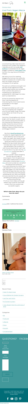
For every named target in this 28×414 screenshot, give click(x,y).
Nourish (5, 328)
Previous (5, 7)
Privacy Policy (14, 394)
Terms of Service (18, 392)
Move (4, 325)
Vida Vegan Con (20, 70)
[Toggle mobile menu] (25, 2)
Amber (4, 204)
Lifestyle (5, 322)
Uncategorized (7, 331)
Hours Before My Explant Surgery (13, 295)
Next (9, 7)
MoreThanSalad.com (17, 133)
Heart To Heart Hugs (8, 272)
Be (4, 315)
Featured (6, 318)
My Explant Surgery (9, 301)
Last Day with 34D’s (9, 298)
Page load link (4, 403)
